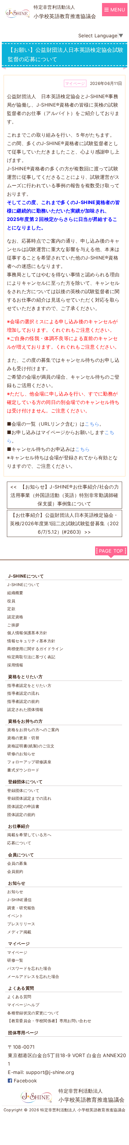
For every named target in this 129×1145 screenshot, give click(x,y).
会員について (21, 854)
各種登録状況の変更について (33, 1012)
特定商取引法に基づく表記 (31, 656)
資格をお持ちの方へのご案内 (33, 729)
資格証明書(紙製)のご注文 (30, 745)
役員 (11, 600)
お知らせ (16, 883)
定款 (11, 608)
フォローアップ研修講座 (29, 761)
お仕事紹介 (19, 826)
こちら (92, 424)
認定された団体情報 (25, 709)
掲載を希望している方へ (29, 834)
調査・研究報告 (21, 907)
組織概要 (15, 592)
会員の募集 (17, 863)
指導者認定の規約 (23, 701)
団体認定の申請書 (23, 806)
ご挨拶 (13, 624)
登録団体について (25, 781)
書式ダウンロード (23, 770)
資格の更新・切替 (23, 737)
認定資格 (15, 616)
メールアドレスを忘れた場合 (33, 976)
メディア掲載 (19, 931)
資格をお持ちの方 (25, 721)
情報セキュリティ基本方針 (31, 640)
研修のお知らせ (21, 753)
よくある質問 (21, 988)
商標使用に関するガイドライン (35, 648)
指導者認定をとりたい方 (29, 685)
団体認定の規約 (21, 814)
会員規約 (15, 871)
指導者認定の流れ (23, 693)
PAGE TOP (111, 551)
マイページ (19, 943)
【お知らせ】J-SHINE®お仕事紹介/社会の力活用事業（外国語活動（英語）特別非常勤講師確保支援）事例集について (64, 495)
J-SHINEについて (26, 576)
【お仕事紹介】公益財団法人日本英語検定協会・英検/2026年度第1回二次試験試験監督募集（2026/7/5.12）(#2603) (64, 523)
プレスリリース (21, 923)
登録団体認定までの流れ (29, 798)
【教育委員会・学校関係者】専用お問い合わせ (49, 1020)
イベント (15, 915)
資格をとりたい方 (25, 676)
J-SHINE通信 (19, 899)
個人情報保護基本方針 (27, 632)
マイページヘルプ (23, 1004)
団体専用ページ (23, 1032)
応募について (19, 842)
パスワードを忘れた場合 (29, 968)
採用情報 (15, 664)
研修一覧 (15, 960)
